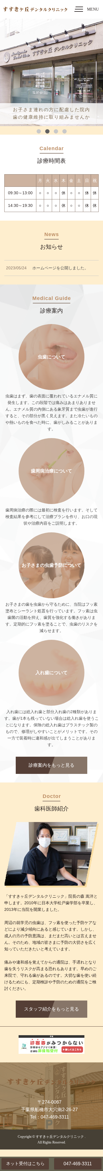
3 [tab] (56, 131)
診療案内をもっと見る (51, 765)
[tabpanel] (51, 72)
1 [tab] (39, 131)
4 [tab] (64, 131)
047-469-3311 (78, 1163)
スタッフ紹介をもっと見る (51, 1009)
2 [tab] (47, 131)
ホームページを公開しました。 (60, 268)
